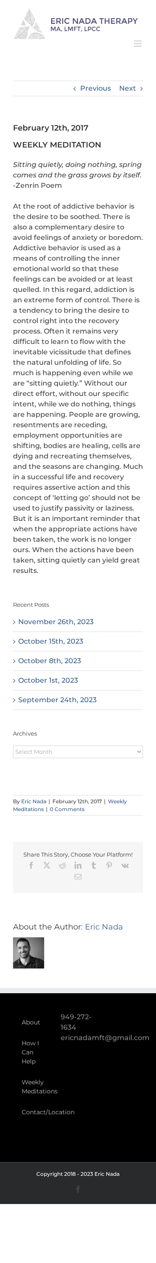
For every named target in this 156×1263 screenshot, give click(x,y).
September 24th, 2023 (57, 700)
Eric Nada (33, 801)
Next (127, 88)
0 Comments (67, 809)
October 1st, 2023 (48, 680)
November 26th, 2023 (56, 622)
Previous (95, 88)
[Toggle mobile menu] (138, 43)
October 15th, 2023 (50, 641)
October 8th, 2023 (49, 661)
